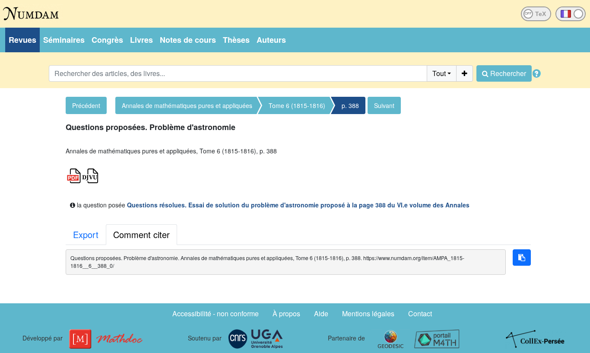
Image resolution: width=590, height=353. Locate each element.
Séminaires (64, 39)
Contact (420, 313)
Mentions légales (368, 313)
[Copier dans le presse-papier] (522, 257)
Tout (439, 73)
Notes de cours (188, 39)
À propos (286, 313)
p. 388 (350, 105)
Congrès (107, 39)
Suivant (384, 105)
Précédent (86, 105)
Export (85, 234)
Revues (22, 39)
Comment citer (141, 234)
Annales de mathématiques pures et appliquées (187, 105)
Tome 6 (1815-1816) (297, 105)
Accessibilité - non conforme (215, 313)
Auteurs (271, 39)
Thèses (236, 39)
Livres (141, 39)
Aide (321, 313)
